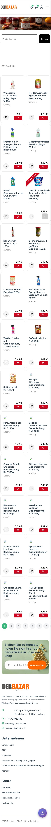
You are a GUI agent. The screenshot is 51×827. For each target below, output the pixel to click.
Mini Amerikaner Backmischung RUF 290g (12, 425)
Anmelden (6, 787)
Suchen (44, 39)
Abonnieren (37, 665)
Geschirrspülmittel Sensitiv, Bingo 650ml (39, 144)
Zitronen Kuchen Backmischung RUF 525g (38, 467)
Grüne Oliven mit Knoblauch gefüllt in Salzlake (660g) (38, 244)
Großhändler (8, 803)
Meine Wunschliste (11, 797)
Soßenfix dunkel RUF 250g (37, 339)
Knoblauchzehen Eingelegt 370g (12, 291)
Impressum (7, 755)
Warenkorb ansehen (11, 792)
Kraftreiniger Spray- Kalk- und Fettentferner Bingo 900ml (12, 145)
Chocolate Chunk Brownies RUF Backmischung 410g (12, 591)
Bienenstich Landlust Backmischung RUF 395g (11, 509)
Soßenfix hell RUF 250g (10, 388)
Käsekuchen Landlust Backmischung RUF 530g (36, 509)
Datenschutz (8, 745)
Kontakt (5, 770)
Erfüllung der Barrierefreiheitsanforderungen (23, 765)
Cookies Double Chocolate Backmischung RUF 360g (11, 468)
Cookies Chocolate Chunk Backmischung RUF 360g (38, 426)
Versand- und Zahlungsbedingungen (18, 760)
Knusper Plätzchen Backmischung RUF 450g (36, 383)
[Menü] (47, 7)
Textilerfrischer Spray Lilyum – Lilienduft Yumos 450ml (38, 293)
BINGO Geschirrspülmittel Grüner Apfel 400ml (13, 194)
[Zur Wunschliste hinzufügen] (6, 117)
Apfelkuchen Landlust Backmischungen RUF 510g (38, 550)
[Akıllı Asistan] (42, 813)
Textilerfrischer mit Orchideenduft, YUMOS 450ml (11, 342)
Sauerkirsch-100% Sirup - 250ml (10, 243)
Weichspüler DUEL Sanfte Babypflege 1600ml (10, 96)
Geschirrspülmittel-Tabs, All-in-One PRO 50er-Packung (39, 194)
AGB (4, 750)
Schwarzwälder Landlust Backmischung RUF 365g (11, 550)
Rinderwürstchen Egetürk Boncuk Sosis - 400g (38, 95)
